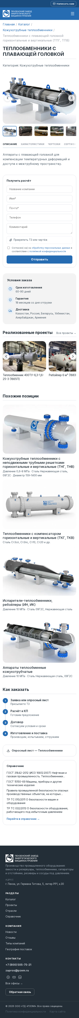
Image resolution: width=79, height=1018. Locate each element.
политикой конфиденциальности (47, 251)
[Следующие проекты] (73, 356)
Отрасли (11, 910)
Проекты (11, 905)
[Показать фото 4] (57, 131)
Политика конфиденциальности (26, 1011)
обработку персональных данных (51, 247)
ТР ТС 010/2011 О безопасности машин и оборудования (32, 801)
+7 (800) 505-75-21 (18, 964)
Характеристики (32, 144)
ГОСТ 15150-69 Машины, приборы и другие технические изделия (34, 783)
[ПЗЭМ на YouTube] (14, 977)
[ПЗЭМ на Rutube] (8, 977)
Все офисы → (14, 983)
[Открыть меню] (72, 13)
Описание (10, 144)
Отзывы (10, 937)
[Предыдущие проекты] (6, 356)
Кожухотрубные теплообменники (27, 30)
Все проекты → (66, 332)
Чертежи (54, 144)
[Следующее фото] (71, 98)
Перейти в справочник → (23, 818)
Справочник (13, 916)
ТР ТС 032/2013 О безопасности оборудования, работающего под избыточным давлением (37, 810)
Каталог (24, 24)
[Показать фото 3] (41, 131)
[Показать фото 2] (26, 131)
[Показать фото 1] (10, 131)
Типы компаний (15, 943)
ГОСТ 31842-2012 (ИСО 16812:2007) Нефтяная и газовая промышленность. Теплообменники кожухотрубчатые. (37, 774)
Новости (11, 931)
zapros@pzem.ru (17, 970)
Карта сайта (57, 1011)
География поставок (19, 949)
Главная (9, 24)
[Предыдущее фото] (7, 98)
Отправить (39, 259)
